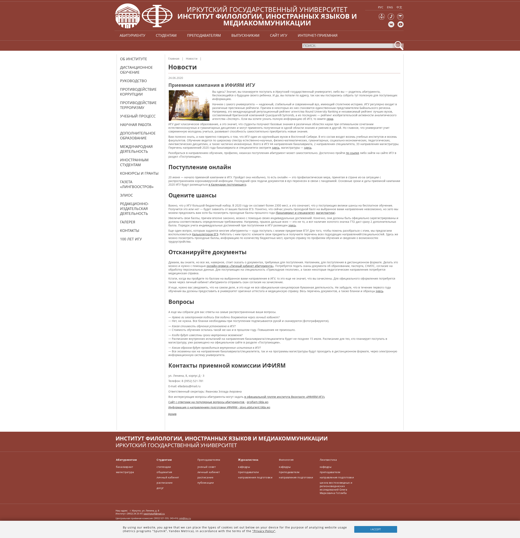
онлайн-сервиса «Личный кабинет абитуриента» (240, 266)
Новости (191, 58)
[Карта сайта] (382, 18)
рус (380, 7)
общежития (164, 472)
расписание (164, 482)
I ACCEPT (375, 529)
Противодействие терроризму (138, 105)
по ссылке (352, 153)
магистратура (325, 213)
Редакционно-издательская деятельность (134, 208)
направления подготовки (255, 477)
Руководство (133, 80)
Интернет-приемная (317, 35)
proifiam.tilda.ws (257, 402)
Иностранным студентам (134, 162)
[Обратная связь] (400, 18)
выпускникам (245, 35)
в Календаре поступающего (227, 184)
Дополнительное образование (138, 135)
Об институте (133, 58)
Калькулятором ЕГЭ (205, 234)
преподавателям (204, 35)
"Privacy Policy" (263, 531)
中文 (399, 7)
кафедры (244, 467)
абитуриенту (132, 35)
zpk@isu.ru (185, 518)
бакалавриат (124, 467)
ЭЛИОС (126, 195)
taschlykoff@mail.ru (154, 513)
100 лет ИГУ (131, 239)
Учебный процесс (138, 116)
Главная (173, 58)
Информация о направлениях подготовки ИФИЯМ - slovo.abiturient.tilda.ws (219, 407)
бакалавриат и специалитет (295, 213)
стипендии (164, 467)
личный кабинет (168, 477)
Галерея (127, 222)
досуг (160, 488)
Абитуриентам (126, 460)
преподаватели (248, 472)
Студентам (164, 460)
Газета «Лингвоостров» (137, 184)
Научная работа (135, 124)
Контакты (129, 230)
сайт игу (278, 35)
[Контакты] (391, 18)
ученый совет (206, 467)
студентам (166, 35)
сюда (330, 119)
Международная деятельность (136, 149)
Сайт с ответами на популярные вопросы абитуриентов (206, 402)
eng (390, 7)
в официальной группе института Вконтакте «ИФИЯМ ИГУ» (284, 397)
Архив (172, 414)
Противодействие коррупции (138, 92)
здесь (276, 148)
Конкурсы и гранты (139, 173)
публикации (205, 482)
